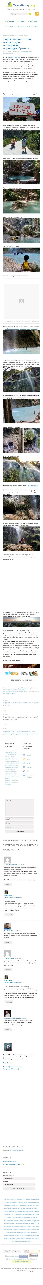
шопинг (31, 1238)
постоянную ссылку (9, 693)
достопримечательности (10, 691)
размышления (14, 1232)
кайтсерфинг (16, 1217)
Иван (5, 931)
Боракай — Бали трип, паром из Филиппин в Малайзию (11, 782)
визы (26, 1202)
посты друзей (34, 1226)
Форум (21, 26)
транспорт (26, 1235)
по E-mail (28, 755)
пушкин (21, 691)
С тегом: (5, 1181)
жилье (30, 1211)
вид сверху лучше (15, 1202)
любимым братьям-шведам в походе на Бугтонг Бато (21, 329)
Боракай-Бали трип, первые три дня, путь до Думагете (12, 776)
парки (17, 1223)
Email (30, 777)
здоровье (17, 1214)
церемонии (24, 1238)
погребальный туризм (22, 1226)
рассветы (22, 1232)
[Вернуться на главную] (21, 7)
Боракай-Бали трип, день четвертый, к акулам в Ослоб (21, 703)
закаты (36, 1211)
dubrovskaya (27, 51)
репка (6, 1235)
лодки (27, 1217)
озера (28, 1220)
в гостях (32, 1199)
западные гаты (9, 1214)
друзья (10, 1211)
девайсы (29, 1205)
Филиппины (18, 35)
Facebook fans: (23, 1255)
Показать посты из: (8, 1175)
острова (35, 1220)
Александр (7, 1018)
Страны (22, 21)
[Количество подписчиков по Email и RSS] (12, 1256)
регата (28, 1232)
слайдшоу (11, 1235)
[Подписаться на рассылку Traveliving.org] (37, 14)
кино (23, 1217)
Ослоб (25, 35)
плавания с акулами (14, 57)
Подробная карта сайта (12, 1164)
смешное (18, 1235)
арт (5, 1199)
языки (29, 1241)
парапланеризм (9, 1223)
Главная (10, 21)
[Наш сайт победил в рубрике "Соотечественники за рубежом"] (33, 1256)
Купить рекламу (21, 1261)
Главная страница (8, 35)
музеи (17, 1221)
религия (34, 1232)
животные (22, 1211)
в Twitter (28, 763)
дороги (14, 1208)
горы (17, 1205)
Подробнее (6, 1063)
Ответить (8, 884)
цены (18, 1238)
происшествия (29, 1229)
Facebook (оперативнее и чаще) (12, 1067)
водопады (23, 690)
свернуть (13, 1161)
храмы (12, 1238)
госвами (23, 1205)
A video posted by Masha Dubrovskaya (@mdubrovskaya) (22, 321)
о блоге (23, 1220)
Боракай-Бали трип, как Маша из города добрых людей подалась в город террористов (20, 731)
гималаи (11, 1205)
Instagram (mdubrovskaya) (11, 1069)
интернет (24, 1214)
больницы (10, 1199)
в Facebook (29, 767)
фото (25, 691)
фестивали (35, 1235)
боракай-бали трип (14, 690)
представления (18, 1229)
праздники (8, 1229)
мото (12, 1220)
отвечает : (20, 897)
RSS (27, 777)
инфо (30, 1214)
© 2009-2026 (25, 1271)
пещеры (13, 1226)
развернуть (6, 1161)
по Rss (28, 759)
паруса (21, 1223)
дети (35, 1205)
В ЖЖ (27, 771)
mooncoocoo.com (17, 1150)
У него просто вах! (32, 485)
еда (16, 1211)
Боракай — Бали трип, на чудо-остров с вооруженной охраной (11, 769)
